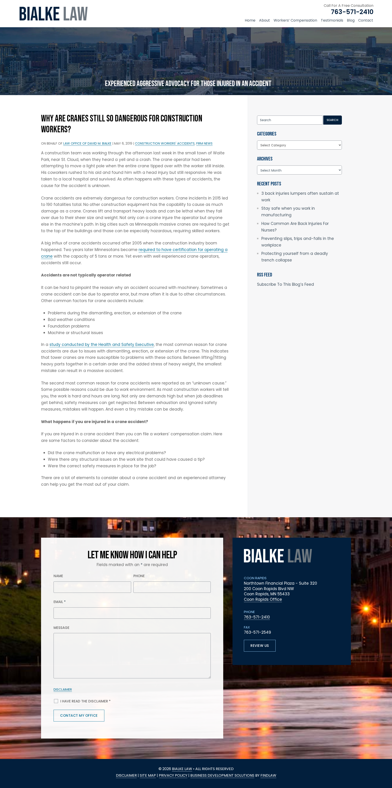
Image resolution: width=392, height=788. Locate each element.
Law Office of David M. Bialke (87, 143)
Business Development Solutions (222, 775)
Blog (351, 20)
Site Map (148, 775)
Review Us (259, 645)
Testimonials (332, 20)
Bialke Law (182, 768)
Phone (139, 576)
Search (332, 120)
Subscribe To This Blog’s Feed (285, 284)
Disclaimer (63, 689)
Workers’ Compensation (295, 20)
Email (60, 601)
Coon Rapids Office (263, 599)
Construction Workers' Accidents (165, 143)
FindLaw (268, 775)
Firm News (204, 143)
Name (58, 576)
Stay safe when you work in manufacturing (288, 212)
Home (250, 20)
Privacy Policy (173, 775)
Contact (365, 20)
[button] (386, 761)
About (264, 20)
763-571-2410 (352, 11)
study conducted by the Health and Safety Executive (101, 344)
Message (61, 627)
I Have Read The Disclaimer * (85, 701)
